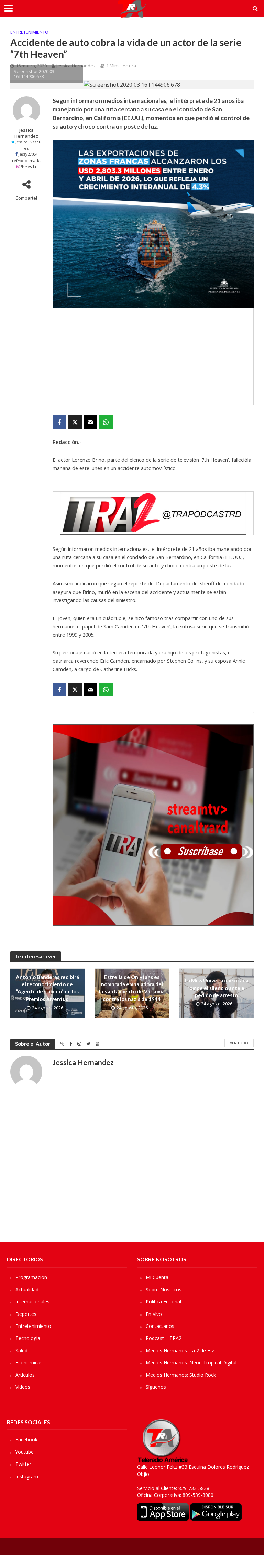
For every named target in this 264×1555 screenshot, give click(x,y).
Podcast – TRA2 (164, 1338)
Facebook (26, 1439)
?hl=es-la (28, 166)
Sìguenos (156, 1387)
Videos (22, 1387)
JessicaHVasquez (28, 145)
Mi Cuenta (157, 1277)
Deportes (25, 1314)
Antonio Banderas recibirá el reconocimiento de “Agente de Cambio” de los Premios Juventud (47, 988)
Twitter (23, 1464)
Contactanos (160, 1326)
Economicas (29, 1362)
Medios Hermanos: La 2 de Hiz (180, 1350)
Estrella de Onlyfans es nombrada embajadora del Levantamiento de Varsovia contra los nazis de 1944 (132, 988)
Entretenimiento (29, 32)
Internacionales (32, 1301)
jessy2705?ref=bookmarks (26, 157)
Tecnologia (27, 1338)
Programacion (31, 1277)
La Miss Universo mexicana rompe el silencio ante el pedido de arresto (217, 987)
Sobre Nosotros (164, 1289)
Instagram (26, 1476)
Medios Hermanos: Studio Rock (181, 1375)
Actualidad (26, 1289)
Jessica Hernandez (26, 133)
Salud (21, 1350)
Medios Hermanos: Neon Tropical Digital (191, 1362)
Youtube (24, 1452)
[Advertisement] (153, 356)
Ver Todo (239, 1043)
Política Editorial (163, 1301)
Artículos (25, 1375)
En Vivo (154, 1314)
